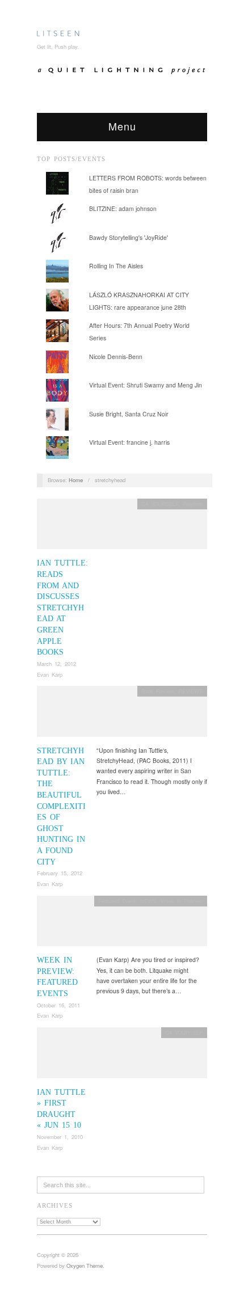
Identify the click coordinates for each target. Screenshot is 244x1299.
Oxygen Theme (84, 1266)
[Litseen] (58, 31)
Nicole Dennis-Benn (115, 356)
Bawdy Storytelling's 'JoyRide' (128, 237)
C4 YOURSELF (159, 504)
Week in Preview (182, 901)
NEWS (148, 901)
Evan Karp (49, 674)
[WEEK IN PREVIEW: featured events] (122, 924)
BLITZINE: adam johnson (123, 208)
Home (76, 480)
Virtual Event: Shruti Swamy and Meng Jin (145, 385)
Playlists (193, 504)
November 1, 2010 (60, 1137)
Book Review (157, 691)
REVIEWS (190, 691)
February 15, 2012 (59, 873)
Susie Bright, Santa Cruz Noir (129, 414)
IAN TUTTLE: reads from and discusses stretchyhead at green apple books (62, 607)
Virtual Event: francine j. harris (129, 442)
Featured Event (117, 901)
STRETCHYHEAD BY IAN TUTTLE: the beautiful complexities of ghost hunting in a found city (61, 806)
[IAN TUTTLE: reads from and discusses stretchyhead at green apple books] (122, 527)
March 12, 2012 (56, 664)
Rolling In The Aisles (116, 266)
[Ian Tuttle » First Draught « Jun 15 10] (122, 1056)
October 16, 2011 (58, 1005)
